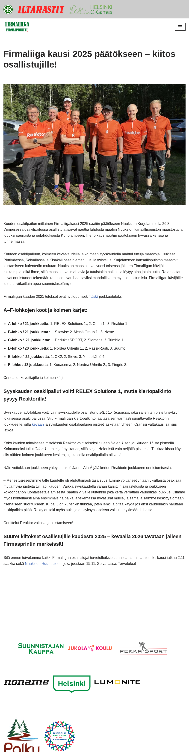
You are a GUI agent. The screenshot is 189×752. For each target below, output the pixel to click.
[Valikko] (180, 27)
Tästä (93, 296)
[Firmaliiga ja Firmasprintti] (17, 27)
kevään (38, 424)
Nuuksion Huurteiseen (43, 564)
